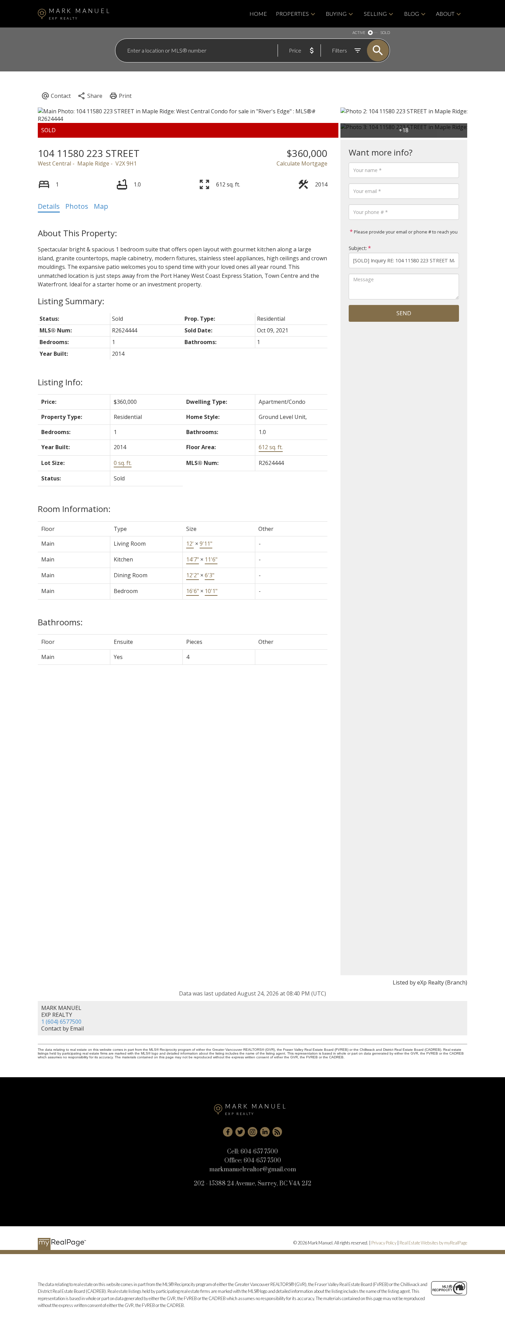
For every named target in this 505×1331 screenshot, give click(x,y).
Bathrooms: (60, 622)
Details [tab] (49, 206)
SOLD (385, 32)
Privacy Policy (383, 1242)
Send (403, 313)
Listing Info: (60, 382)
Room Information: (74, 508)
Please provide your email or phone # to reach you (405, 232)
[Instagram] (252, 1132)
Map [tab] (101, 206)
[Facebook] (228, 1132)
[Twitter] (240, 1132)
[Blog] (277, 1132)
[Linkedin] (265, 1132)
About (445, 13)
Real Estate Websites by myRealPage (433, 1242)
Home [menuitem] (258, 13)
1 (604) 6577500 (61, 1021)
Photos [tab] (76, 206)
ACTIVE (358, 32)
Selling (375, 13)
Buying (336, 13)
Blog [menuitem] (411, 13)
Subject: (358, 248)
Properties (292, 13)
